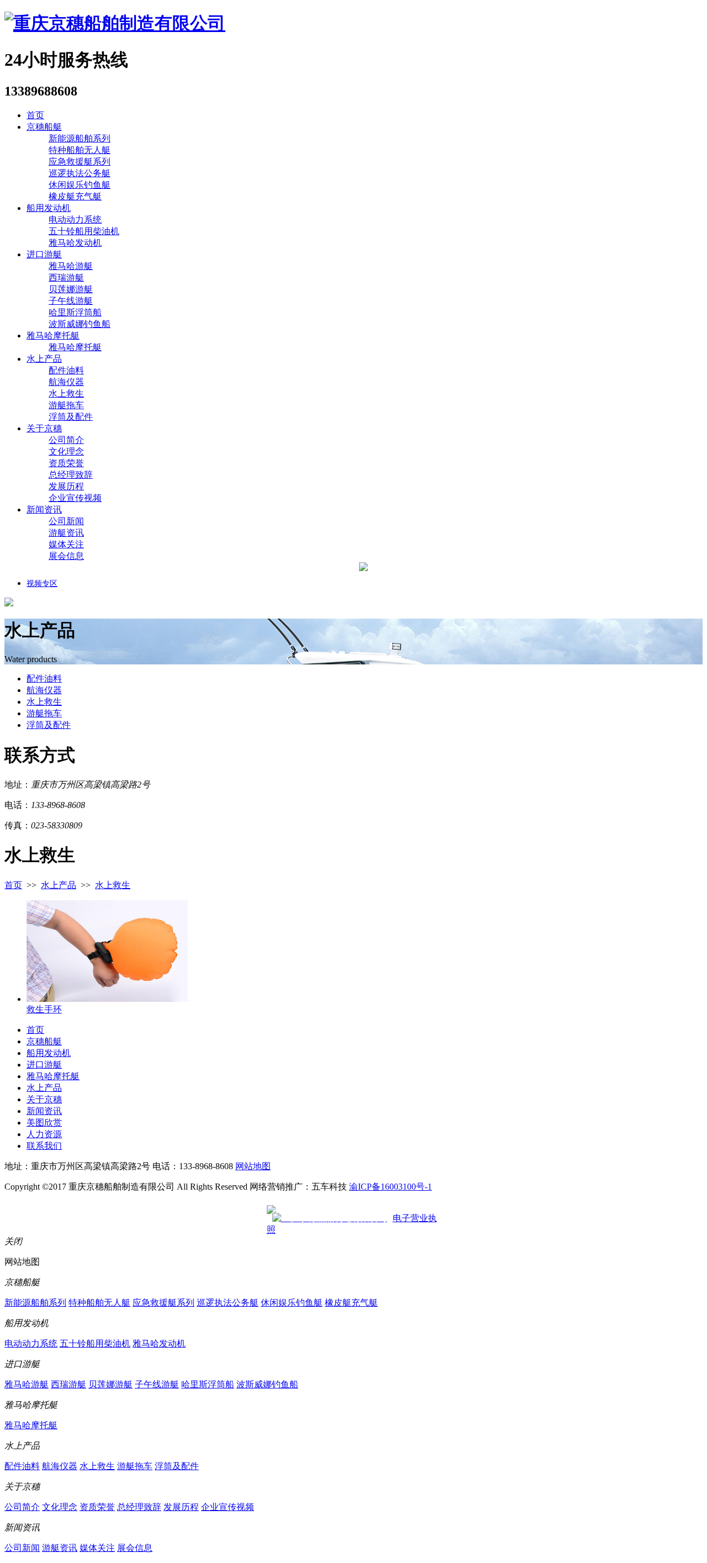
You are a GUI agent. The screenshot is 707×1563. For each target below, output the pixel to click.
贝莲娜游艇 (71, 289)
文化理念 (66, 451)
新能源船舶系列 (79, 138)
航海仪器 (66, 382)
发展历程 (66, 486)
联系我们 (44, 1145)
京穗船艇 (44, 126)
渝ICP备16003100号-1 (390, 1186)
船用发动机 (49, 208)
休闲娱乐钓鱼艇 (79, 184)
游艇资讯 (66, 532)
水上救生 (66, 393)
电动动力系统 (75, 219)
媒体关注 (66, 544)
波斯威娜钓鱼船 (79, 324)
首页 (35, 115)
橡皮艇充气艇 (75, 196)
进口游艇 (44, 254)
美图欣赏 (44, 1122)
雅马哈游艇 (71, 266)
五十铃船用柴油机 (84, 231)
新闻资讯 (44, 509)
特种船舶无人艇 (79, 150)
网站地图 (253, 1166)
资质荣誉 (66, 463)
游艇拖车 (66, 405)
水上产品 (44, 358)
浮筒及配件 (71, 416)
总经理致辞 (71, 474)
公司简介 (66, 440)
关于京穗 (44, 428)
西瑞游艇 (66, 277)
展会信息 (66, 556)
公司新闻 (66, 521)
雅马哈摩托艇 (53, 335)
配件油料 (66, 370)
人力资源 (44, 1134)
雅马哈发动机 (75, 242)
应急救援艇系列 (79, 161)
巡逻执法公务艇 (79, 173)
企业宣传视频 (75, 498)
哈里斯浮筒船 (75, 312)
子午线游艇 (71, 300)
